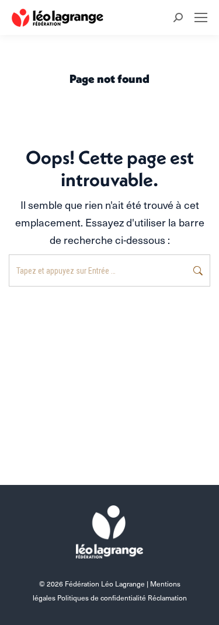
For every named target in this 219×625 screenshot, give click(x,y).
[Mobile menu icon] (200, 17)
